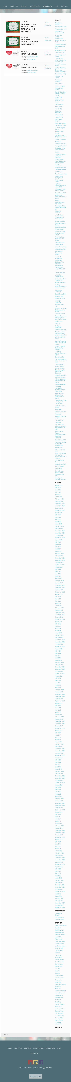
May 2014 (58, 819)
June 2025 (58, 517)
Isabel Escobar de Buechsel (60, 985)
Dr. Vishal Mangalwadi (58, 1023)
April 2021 (58, 630)
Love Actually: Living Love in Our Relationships (60, 60)
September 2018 (60, 701)
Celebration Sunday (58, 914)
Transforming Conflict (59, 89)
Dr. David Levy (59, 1015)
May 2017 (58, 737)
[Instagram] (35, 1062)
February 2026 (59, 499)
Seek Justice (59, 321)
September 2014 (60, 810)
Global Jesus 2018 (60, 227)
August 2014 (58, 812)
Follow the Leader (60, 384)
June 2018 (58, 708)
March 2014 (58, 823)
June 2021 (58, 626)
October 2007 (59, 905)
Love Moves (58, 171)
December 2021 (60, 612)
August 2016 (58, 758)
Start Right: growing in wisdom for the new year (60, 286)
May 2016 (58, 764)
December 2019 (60, 667)
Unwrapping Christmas (58, 291)
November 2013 (60, 832)
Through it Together (60, 146)
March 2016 (58, 769)
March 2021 (58, 633)
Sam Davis (58, 928)
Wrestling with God (60, 29)
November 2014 (60, 805)
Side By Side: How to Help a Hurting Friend (60, 93)
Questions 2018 (59, 242)
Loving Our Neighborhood (59, 275)
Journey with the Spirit (60, 47)
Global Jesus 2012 (60, 440)
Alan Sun (57, 971)
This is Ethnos (59, 420)
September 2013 (60, 837)
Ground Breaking (60, 221)
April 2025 (58, 521)
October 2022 (59, 590)
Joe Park (57, 953)
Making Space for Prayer (60, 338)
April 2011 (58, 894)
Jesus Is (57, 323)
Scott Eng (58, 1002)
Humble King (59, 117)
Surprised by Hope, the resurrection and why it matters (60, 317)
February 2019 (59, 689)
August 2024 (58, 540)
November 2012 (60, 860)
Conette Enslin (59, 943)
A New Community (60, 247)
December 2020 (60, 639)
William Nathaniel (60, 1004)
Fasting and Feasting (58, 80)
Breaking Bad (59, 296)
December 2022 (60, 585)
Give (56, 6)
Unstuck (57, 152)
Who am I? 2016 (60, 298)
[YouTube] (30, 1062)
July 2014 (58, 814)
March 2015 (58, 796)
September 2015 (60, 782)
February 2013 (59, 853)
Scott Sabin (58, 1006)
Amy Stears (58, 957)
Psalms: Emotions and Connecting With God (60, 155)
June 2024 (58, 544)
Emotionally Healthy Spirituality (60, 70)
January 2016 (59, 773)
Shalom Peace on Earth (60, 41)
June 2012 (58, 871)
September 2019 (60, 673)
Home (5, 6)
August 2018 (58, 703)
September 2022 (60, 592)
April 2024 (58, 549)
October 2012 (59, 862)
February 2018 (59, 717)
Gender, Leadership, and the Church (59, 202)
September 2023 (60, 565)
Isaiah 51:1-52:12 (29, 67)
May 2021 (58, 628)
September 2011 (60, 891)
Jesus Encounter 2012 (60, 450)
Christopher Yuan (60, 1009)
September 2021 (60, 619)
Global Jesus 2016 (60, 294)
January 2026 (59, 501)
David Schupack (60, 941)
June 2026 (58, 490)
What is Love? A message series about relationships (60, 333)
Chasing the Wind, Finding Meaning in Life (60, 207)
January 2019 (59, 692)
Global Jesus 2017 (60, 249)
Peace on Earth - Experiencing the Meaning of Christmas (60, 371)
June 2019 (58, 680)
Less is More (59, 244)
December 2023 (60, 558)
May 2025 (58, 519)
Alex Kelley (58, 955)
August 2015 (58, 785)
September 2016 (60, 755)
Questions (58, 422)
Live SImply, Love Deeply (60, 55)
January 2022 (59, 610)
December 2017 (60, 721)
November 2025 (60, 506)
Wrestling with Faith (61, 174)
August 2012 (58, 866)
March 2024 (58, 551)
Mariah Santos (59, 930)
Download (48, 25)
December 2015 (60, 776)
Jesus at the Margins (58, 120)
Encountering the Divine (60, 128)
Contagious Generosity (58, 326)
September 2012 (60, 864)
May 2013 (58, 846)
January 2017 (59, 746)
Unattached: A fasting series (59, 177)
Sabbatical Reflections (58, 111)
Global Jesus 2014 (60, 375)
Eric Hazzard (59, 1013)
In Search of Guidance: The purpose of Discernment (59, 263)
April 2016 (58, 767)
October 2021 (59, 617)
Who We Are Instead (58, 23)
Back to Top (35, 1076)
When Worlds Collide (59, 180)
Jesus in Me (58, 83)
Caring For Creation (58, 212)
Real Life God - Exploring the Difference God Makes (59, 396)
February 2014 (59, 826)
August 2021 (58, 621)
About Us (14, 6)
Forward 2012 (59, 447)
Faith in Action (59, 104)
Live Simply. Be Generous (59, 461)
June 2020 (58, 653)
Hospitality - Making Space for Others (60, 353)
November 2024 (60, 533)
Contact (64, 6)
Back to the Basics (60, 282)
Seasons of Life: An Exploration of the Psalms (60, 310)
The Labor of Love (60, 125)
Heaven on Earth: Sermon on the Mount (60, 233)
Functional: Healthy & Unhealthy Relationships (60, 443)
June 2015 (58, 789)
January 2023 (59, 583)
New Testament (59, 919)
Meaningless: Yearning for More (60, 478)
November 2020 (60, 642)
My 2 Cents (58, 165)
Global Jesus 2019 (60, 193)
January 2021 (59, 637)
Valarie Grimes (59, 932)
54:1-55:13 (34, 57)
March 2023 (58, 578)
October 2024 (59, 535)
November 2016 (60, 751)
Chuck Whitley (59, 1011)
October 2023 (59, 562)
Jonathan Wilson (60, 934)
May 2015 (58, 792)
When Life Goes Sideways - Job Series (60, 238)
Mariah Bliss (58, 937)
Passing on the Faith (59, 305)
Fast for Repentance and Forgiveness (29, 41)
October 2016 (59, 753)
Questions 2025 (59, 52)
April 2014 (58, 821)
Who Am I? (58, 414)
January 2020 (59, 664)
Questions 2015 (59, 357)
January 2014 (59, 828)
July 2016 (58, 760)
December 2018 (60, 694)
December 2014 (60, 803)
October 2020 (59, 644)
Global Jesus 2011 (60, 464)
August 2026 (58, 485)
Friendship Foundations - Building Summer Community (60, 389)
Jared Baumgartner (60, 925)
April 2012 (58, 876)
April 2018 (58, 712)
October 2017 (59, 726)
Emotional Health (60, 314)
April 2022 (58, 603)
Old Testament (31, 59)
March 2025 (58, 524)
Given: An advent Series (60, 224)
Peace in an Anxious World (59, 32)
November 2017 (60, 723)
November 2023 (60, 560)
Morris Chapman (60, 993)
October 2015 (59, 780)
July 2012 (58, 869)
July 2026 (58, 487)
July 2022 (58, 596)
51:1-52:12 (34, 70)
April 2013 (58, 848)
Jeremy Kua (58, 966)
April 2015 (58, 794)
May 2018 (58, 710)
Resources (47, 6)
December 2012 (60, 857)
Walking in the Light (60, 27)
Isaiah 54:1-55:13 (29, 54)
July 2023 (58, 569)
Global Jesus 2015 (60, 329)
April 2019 (58, 685)
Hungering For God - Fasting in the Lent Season (60, 402)
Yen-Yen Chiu (59, 1018)
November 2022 (60, 587)
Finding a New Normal (59, 132)
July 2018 (58, 705)
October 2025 (59, 508)
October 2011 (59, 889)
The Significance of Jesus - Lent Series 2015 (61, 361)
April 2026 (58, 494)
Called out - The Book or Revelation (60, 136)
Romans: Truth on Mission (60, 417)
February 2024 (59, 553)
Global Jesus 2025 (60, 44)
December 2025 (60, 503)
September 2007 (60, 907)
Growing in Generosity (58, 301)
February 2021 (59, 635)
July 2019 (58, 678)
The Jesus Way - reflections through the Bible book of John (60, 427)
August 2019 (58, 676)
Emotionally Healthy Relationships (59, 36)
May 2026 (58, 492)
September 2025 (60, 510)
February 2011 (59, 898)
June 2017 (58, 735)
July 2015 (58, 787)
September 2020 (60, 646)
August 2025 (58, 512)
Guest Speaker (59, 978)
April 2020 (58, 658)
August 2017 (58, 730)
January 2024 (59, 555)
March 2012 (58, 878)
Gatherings (34, 6)
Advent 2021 (58, 141)
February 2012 (59, 880)
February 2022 (59, 608)
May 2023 (58, 574)
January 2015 (59, 801)
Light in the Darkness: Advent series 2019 (60, 185)
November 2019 (60, 669)
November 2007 (60, 903)
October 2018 (59, 699)
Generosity (58, 409)
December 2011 (59, 885)
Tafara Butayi (59, 975)
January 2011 (59, 900)
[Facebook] (41, 1062)
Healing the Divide (60, 139)
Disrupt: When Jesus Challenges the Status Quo (60, 161)
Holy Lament (58, 106)
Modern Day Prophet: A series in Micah (60, 196)
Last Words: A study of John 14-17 (60, 269)
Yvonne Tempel (59, 959)
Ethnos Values (59, 229)
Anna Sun (58, 988)
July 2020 (58, 651)
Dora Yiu (57, 973)
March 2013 (58, 851)
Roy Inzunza (58, 964)
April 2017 (58, 739)
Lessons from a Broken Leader (59, 365)
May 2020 (58, 655)
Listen (47, 22)
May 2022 (58, 601)
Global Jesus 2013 (60, 412)
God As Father (59, 466)
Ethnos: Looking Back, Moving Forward (60, 348)
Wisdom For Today (60, 74)
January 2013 (59, 855)
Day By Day (58, 108)
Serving (24, 6)
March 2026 (58, 496)
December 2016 (60, 748)
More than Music (60, 272)
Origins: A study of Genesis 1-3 (60, 279)
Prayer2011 (58, 468)
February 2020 (59, 662)
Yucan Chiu (58, 999)
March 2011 (58, 896)
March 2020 (58, 660)
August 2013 (58, 839)
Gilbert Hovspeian (60, 990)
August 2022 (58, 594)
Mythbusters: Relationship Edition (59, 253)
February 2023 (59, 580)
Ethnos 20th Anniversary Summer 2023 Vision (59, 100)
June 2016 (58, 762)
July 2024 (58, 542)
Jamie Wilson (59, 1020)
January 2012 (59, 882)
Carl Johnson (59, 950)
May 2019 (58, 683)
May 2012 (58, 873)
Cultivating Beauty (60, 169)
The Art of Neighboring (58, 257)
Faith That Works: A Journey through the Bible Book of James (60, 380)
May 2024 (58, 546)
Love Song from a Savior (60, 406)
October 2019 (59, 671)
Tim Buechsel (59, 997)
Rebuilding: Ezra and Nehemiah (60, 149)
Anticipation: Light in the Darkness (60, 189)
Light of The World (60, 68)
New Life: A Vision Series (60, 64)
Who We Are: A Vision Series (59, 218)
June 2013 (58, 844)
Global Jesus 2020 (60, 167)
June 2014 (58, 817)
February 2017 (59, 744)
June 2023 (58, 571)
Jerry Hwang (59, 995)
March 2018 (58, 714)
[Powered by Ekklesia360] (47, 1068)
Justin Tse (58, 982)
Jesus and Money (60, 123)
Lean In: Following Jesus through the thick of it (60, 342)
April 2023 (58, 576)
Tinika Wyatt (58, 939)
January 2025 (59, 528)
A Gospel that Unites (59, 76)
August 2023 (58, 567)
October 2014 (59, 807)
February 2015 (59, 798)
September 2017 (60, 728)
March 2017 (58, 742)
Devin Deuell (58, 948)
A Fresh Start (59, 115)
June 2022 (58, 599)
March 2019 (58, 687)
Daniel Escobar (59, 962)
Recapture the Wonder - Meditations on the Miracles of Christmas (60, 434)
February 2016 (59, 771)
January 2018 (59, 719)
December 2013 (60, 830)
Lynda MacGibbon (60, 946)
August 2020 (58, 649)
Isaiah (29, 57)
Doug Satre (58, 980)
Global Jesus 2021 (60, 143)
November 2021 (60, 614)
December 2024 (60, 531)
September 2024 (60, 537)
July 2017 (58, 732)
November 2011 (59, 887)
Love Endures (59, 215)
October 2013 (59, 835)
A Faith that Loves (60, 50)
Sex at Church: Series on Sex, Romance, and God (59, 473)
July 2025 (58, 515)
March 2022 (58, 605)
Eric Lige (57, 968)
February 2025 (59, 526)
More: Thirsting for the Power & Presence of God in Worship (60, 456)
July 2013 (58, 841)
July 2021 (58, 624)
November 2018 (60, 696)
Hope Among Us (60, 86)
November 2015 (60, 778)
